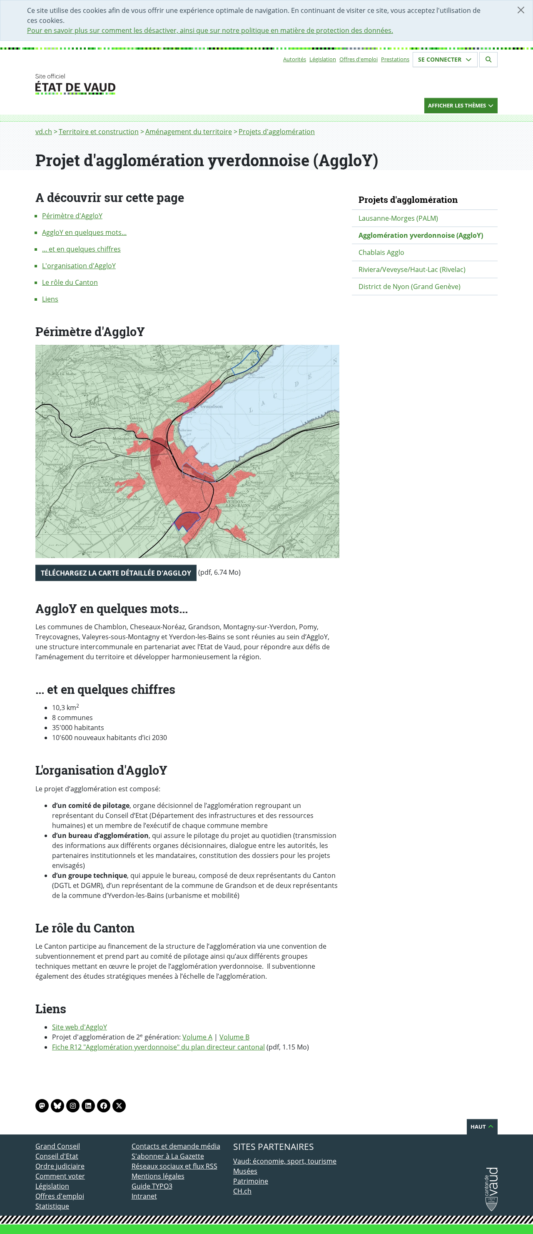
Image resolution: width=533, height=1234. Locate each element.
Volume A (197, 1037)
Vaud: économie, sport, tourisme (284, 1161)
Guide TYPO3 (152, 1186)
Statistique (52, 1206)
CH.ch (242, 1191)
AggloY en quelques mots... (84, 232)
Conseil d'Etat (56, 1156)
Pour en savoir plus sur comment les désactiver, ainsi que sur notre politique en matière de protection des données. (210, 30)
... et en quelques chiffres (81, 249)
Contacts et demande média (176, 1146)
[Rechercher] (488, 59)
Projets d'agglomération (277, 131)
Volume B (234, 1037)
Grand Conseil (57, 1146)
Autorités (294, 59)
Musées (245, 1171)
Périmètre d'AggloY (72, 215)
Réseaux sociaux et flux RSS (174, 1166)
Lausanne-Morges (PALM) (398, 218)
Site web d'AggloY (79, 1027)
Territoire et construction (99, 131)
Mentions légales (158, 1176)
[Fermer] (521, 10)
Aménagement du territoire (188, 131)
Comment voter (60, 1176)
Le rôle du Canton (70, 282)
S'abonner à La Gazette (168, 1156)
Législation (322, 59)
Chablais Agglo (381, 252)
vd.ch (43, 131)
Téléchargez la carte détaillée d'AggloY (116, 573)
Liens (50, 299)
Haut (479, 1126)
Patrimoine (250, 1181)
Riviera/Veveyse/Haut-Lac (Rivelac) (412, 269)
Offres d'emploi (358, 59)
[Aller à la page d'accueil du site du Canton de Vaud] (128, 84)
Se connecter (440, 59)
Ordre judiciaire (60, 1166)
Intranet (144, 1196)
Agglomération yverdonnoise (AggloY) (421, 235)
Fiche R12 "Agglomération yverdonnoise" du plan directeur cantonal (158, 1047)
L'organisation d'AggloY (79, 265)
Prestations (395, 59)
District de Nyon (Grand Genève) (410, 286)
